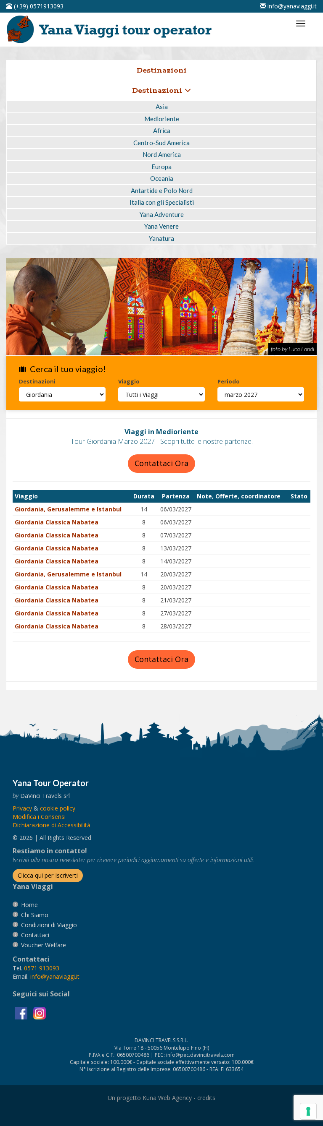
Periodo (228, 381)
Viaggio (129, 381)
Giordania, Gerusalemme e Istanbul (68, 509)
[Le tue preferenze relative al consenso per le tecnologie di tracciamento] (308, 1111)
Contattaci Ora (161, 463)
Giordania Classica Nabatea (56, 522)
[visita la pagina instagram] (39, 1013)
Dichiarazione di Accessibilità (51, 825)
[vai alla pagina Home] (112, 29)
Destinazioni (158, 90)
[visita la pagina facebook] (22, 1013)
